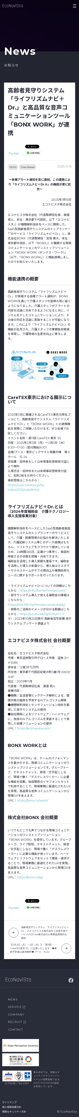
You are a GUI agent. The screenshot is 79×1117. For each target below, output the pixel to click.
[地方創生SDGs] (20, 1059)
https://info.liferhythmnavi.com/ (42, 590)
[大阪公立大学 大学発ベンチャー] (20, 1045)
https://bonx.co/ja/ (30, 877)
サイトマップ (9, 1102)
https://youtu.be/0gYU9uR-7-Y (41, 614)
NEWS (13, 167)
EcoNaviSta (12, 6)
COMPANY (16, 1014)
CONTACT (15, 1029)
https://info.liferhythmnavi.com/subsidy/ (36, 604)
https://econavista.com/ (33, 728)
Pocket (13, 153)
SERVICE (14, 1007)
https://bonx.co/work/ (32, 800)
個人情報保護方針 (11, 1106)
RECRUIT (15, 1022)
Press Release (28, 167)
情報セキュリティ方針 (14, 1111)
